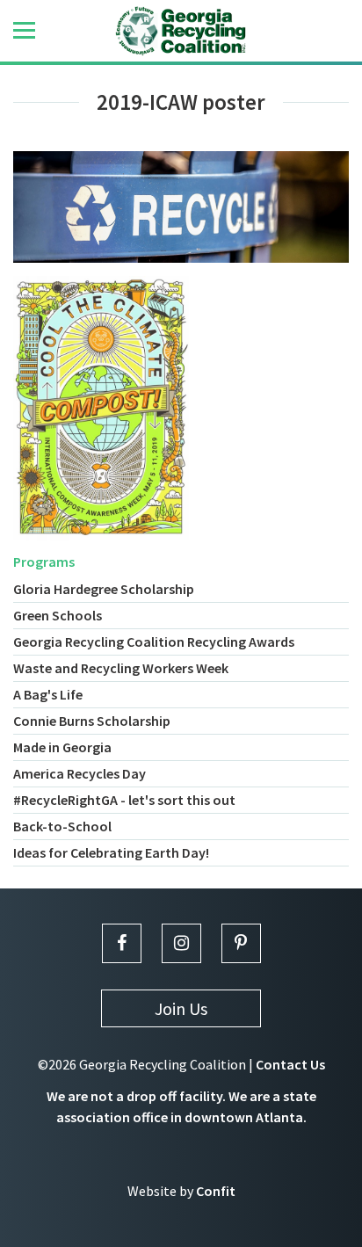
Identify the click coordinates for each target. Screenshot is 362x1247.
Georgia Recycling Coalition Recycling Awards (153, 641)
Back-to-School (62, 826)
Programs (44, 561)
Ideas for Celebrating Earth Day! (111, 852)
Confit (215, 1191)
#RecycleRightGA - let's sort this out (124, 799)
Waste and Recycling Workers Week (120, 668)
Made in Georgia (62, 747)
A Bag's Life (48, 694)
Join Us (181, 1008)
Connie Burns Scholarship (91, 720)
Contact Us (290, 1064)
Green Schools (57, 615)
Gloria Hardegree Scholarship (103, 589)
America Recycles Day (79, 773)
